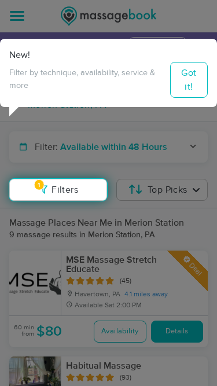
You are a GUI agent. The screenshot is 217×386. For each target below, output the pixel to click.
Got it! (188, 79)
